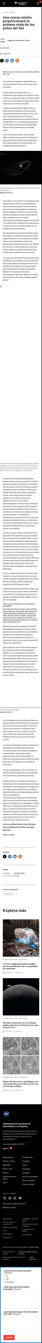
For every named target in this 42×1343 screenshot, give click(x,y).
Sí (7, 1176)
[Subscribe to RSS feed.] (20, 756)
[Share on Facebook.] (7, 61)
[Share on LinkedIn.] (12, 61)
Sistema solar (8, 793)
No (7, 1180)
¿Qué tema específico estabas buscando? (16, 1189)
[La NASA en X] (15, 1098)
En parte (10, 1183)
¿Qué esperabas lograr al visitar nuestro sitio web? (17, 1214)
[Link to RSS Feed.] (17, 61)
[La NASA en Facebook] (5, 1098)
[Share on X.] (2, 61)
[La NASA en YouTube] (20, 1098)
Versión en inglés (8, 697)
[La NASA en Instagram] (10, 1098)
